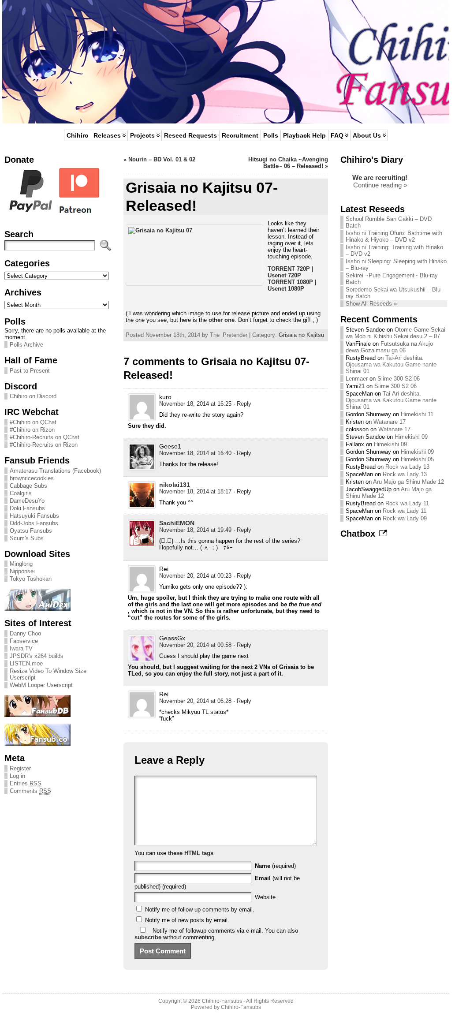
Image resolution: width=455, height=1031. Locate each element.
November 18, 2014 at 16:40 (195, 453)
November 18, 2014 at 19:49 (195, 530)
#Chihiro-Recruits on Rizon (44, 444)
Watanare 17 (389, 421)
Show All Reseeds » (371, 303)
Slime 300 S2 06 (398, 378)
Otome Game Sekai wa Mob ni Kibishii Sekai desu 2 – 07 (395, 333)
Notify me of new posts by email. (187, 920)
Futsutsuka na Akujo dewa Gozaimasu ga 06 (389, 347)
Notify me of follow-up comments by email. (199, 909)
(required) (275, 866)
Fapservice (24, 641)
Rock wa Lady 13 (407, 466)
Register (20, 768)
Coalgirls (21, 493)
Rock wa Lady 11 (407, 503)
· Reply (242, 403)
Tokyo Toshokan (31, 578)
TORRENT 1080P (290, 282)
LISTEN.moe (26, 663)
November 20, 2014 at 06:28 (195, 701)
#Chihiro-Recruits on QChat (44, 437)
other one (222, 320)
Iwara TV (21, 648)
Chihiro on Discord (33, 396)
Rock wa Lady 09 (405, 518)
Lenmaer (357, 378)
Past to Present (30, 370)
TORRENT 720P (289, 268)
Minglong (21, 563)
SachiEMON (176, 523)
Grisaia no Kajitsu (301, 335)
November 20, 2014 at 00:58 (195, 645)
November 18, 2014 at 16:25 (195, 403)
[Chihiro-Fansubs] (225, 61)
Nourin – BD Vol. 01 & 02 (161, 159)
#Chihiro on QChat (33, 422)
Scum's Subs (27, 538)
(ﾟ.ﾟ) (166, 541)
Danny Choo (25, 633)
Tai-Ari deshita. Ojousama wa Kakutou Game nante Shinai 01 (391, 364)
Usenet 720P (284, 275)
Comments (30, 791)
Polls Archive (26, 344)
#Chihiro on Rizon (32, 429)
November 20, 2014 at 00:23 (195, 575)
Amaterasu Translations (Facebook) (55, 470)
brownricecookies (32, 478)
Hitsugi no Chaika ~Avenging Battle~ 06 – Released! (288, 162)
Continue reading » (380, 185)
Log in (17, 776)
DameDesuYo (27, 500)
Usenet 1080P (286, 288)
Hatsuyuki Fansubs (34, 515)
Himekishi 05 (417, 459)
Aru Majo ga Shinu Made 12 (408, 481)
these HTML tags (190, 853)
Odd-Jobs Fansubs (34, 523)
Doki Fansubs (27, 508)
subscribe (147, 937)
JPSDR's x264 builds (36, 656)
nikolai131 (174, 484)
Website (265, 897)
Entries (25, 783)
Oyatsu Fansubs (31, 530)
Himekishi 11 (417, 414)
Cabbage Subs (28, 485)
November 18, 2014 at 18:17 (195, 491)
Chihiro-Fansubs (222, 1001)
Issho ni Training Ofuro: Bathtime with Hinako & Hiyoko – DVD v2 (394, 236)
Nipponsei (22, 571)
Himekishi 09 (411, 436)
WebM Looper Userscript (41, 685)
